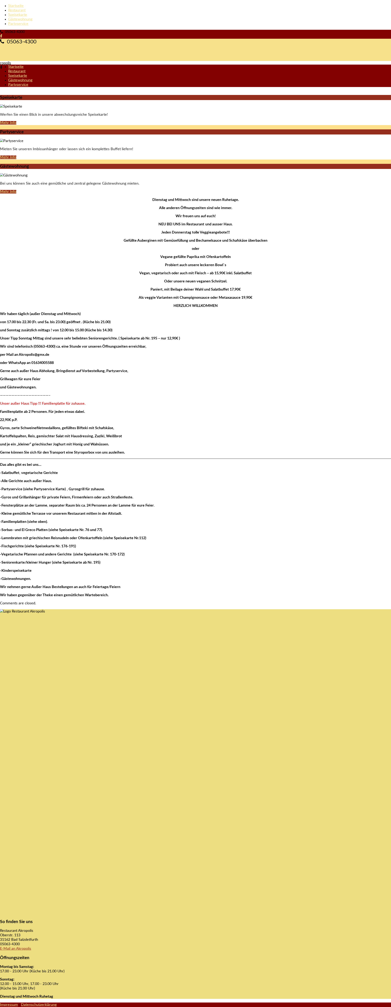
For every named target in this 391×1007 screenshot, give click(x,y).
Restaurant (16, 10)
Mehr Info (8, 123)
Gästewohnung (20, 19)
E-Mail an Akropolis (15, 949)
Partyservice (18, 24)
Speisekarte (17, 15)
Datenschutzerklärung (39, 1005)
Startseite (16, 6)
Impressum (9, 1005)
